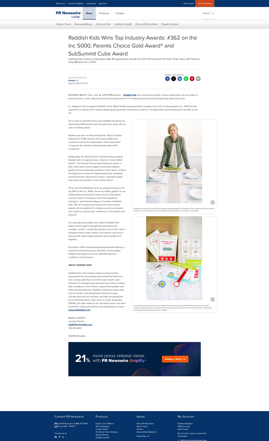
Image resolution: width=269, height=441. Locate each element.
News (89, 13)
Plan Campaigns (102, 426)
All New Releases (185, 423)
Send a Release (205, 3)
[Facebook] (59, 436)
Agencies (103, 3)
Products (104, 13)
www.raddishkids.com (79, 310)
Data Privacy (183, 429)
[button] (174, 161)
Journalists (91, 3)
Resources (60, 3)
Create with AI (102, 429)
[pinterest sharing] (192, 79)
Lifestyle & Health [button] (123, 24)
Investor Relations (76, 3)
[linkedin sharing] (179, 79)
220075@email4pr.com (80, 324)
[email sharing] (198, 79)
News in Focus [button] (63, 24)
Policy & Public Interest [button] (146, 24)
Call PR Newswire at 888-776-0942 (73, 423)
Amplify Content (102, 437)
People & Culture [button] (170, 24)
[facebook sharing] (167, 79)
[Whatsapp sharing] (186, 79)
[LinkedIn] (56, 436)
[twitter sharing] (173, 79)
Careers (140, 429)
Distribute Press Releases (107, 432)
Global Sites (142, 436)
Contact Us (60, 433)
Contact (120, 13)
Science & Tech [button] (103, 24)
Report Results (102, 434)
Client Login (189, 3)
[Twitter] (63, 436)
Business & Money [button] (83, 24)
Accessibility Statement (146, 432)
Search (206, 13)
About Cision (142, 426)
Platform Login (184, 426)
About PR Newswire (145, 423)
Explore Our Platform (105, 423)
